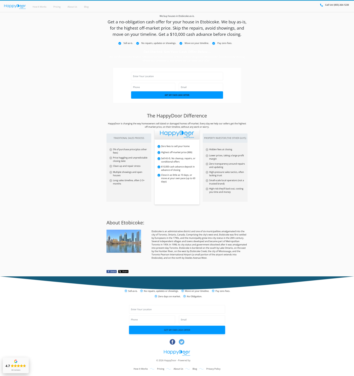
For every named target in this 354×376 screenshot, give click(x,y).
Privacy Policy (213, 368)
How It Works (39, 6)
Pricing (57, 6)
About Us (72, 6)
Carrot (194, 360)
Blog (86, 6)
